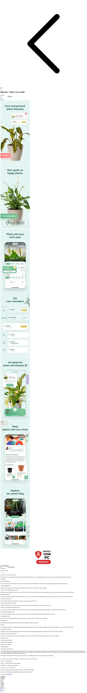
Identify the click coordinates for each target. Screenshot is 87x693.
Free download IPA (4, 565)
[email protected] (8, 674)
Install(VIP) (10, 96)
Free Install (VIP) (11, 567)
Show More (3, 676)
